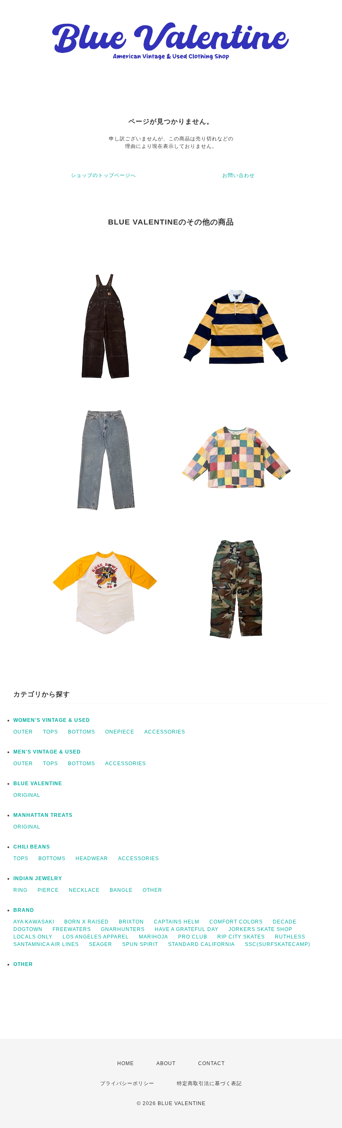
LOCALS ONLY (33, 937)
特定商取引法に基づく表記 (209, 1083)
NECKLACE (84, 890)
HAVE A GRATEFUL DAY (187, 929)
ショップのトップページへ (103, 175)
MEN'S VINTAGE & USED (47, 752)
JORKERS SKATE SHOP (260, 929)
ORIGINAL (26, 795)
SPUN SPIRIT (140, 944)
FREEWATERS (72, 929)
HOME (125, 1063)
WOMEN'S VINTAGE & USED (51, 720)
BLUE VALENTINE (37, 783)
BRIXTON (131, 922)
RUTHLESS (290, 937)
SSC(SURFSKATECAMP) (277, 944)
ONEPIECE (119, 732)
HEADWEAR (91, 858)
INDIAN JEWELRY (37, 878)
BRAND (23, 910)
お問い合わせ (238, 175)
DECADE (285, 922)
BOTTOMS (81, 732)
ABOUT (166, 1063)
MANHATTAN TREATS (43, 815)
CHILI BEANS (31, 847)
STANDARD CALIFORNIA (201, 944)
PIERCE (48, 890)
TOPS (50, 732)
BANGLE (121, 890)
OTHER (152, 890)
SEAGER (100, 944)
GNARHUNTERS (123, 929)
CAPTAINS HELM (176, 922)
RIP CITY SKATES (241, 937)
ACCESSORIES (164, 732)
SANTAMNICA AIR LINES (46, 944)
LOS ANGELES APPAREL (96, 937)
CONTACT (211, 1063)
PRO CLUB (192, 937)
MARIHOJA (153, 937)
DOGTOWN (28, 929)
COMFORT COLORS (236, 922)
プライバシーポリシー (127, 1083)
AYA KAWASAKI (33, 922)
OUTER (23, 732)
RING (20, 890)
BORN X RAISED (86, 922)
